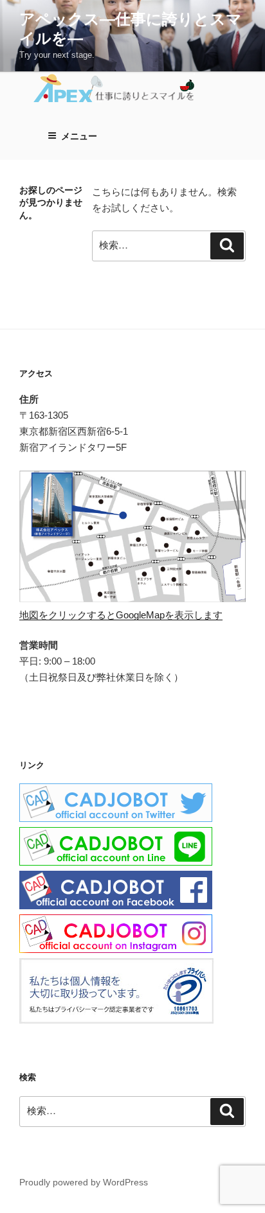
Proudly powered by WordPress (83, 1182)
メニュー (79, 136)
